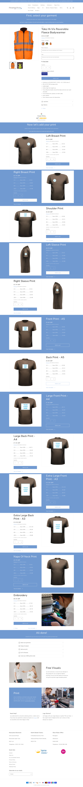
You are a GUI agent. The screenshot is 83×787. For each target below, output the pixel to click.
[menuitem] (29, 5)
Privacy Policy (12, 759)
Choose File (44, 73)
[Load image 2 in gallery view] (20, 65)
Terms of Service (12, 762)
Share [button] (44, 108)
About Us (11, 755)
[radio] (43, 43)
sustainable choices (30, 701)
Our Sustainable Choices (14, 757)
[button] (67, 7)
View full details (50, 167)
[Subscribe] (31, 774)
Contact (10, 753)
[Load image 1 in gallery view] (12, 65)
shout (35, 718)
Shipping (43, 37)
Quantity (43, 64)
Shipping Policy (12, 766)
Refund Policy (12, 764)
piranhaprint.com (39, 785)
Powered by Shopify (46, 785)
